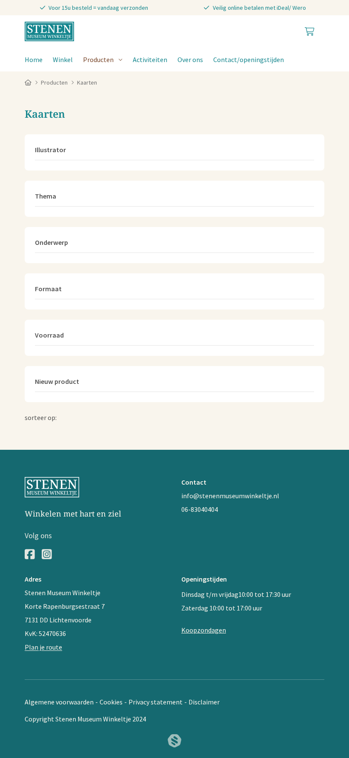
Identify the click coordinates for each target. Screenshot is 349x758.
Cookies (111, 702)
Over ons (190, 59)
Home (34, 59)
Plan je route (43, 647)
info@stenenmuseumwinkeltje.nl (230, 495)
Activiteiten (150, 59)
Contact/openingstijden (248, 59)
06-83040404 (199, 509)
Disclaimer (204, 702)
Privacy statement (156, 702)
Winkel (63, 59)
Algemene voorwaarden (59, 702)
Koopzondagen (203, 630)
